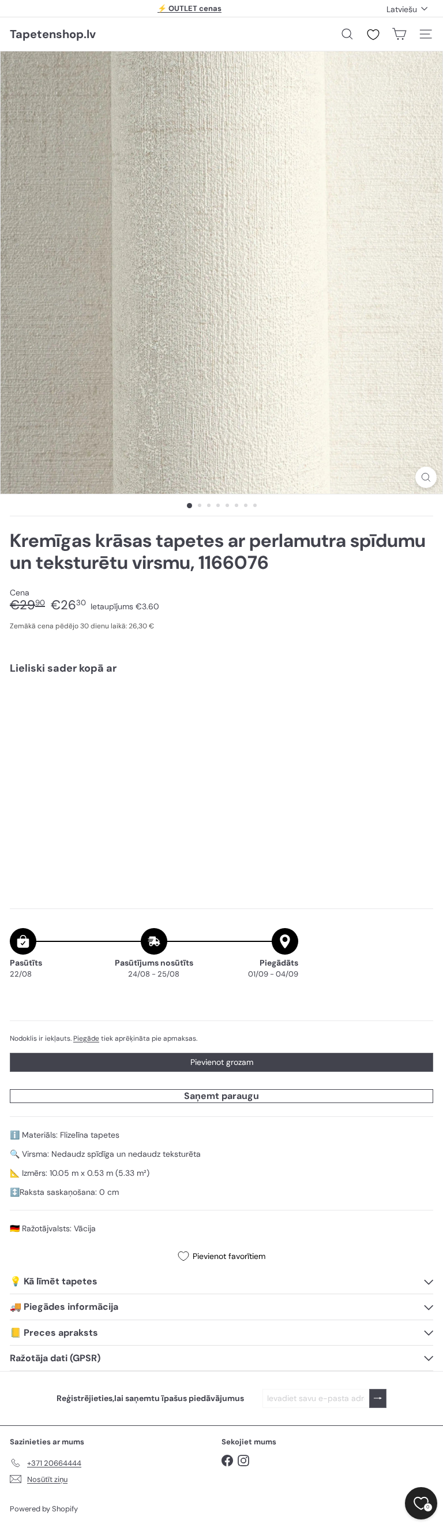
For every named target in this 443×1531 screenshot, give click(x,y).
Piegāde (86, 1038)
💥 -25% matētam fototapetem (190, 9)
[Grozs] (399, 34)
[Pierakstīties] (377, 1398)
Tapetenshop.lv (53, 34)
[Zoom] (426, 477)
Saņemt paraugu (221, 1096)
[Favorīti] (373, 35)
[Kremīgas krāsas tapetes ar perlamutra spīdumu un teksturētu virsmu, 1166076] (221, 723)
